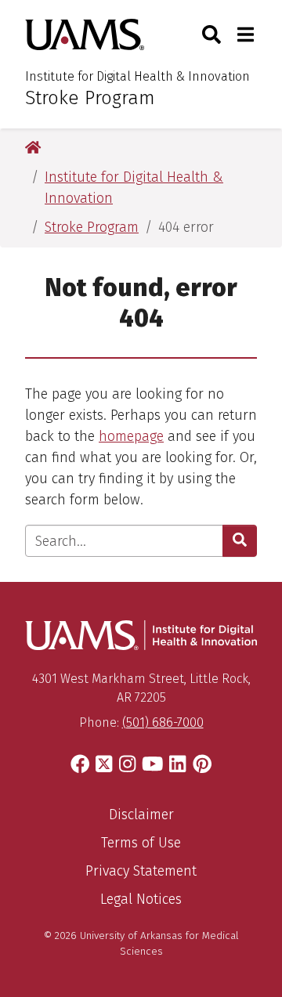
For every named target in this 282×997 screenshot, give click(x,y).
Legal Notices (141, 899)
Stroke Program (90, 98)
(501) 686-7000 (163, 722)
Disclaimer (141, 814)
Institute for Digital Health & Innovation (137, 76)
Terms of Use (141, 842)
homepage (131, 436)
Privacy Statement (141, 871)
